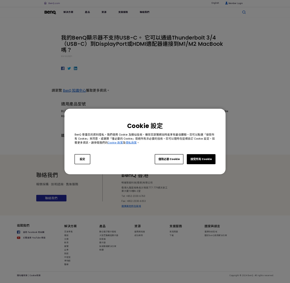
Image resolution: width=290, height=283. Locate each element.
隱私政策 (131, 142)
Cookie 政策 (115, 142)
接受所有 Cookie (201, 159)
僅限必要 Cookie (169, 159)
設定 (82, 159)
